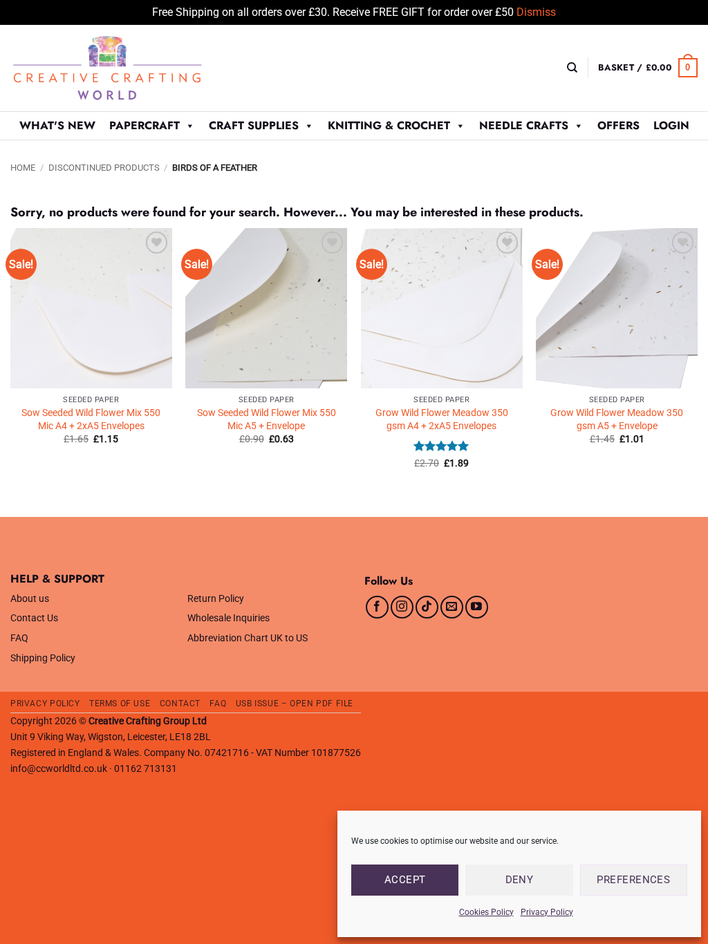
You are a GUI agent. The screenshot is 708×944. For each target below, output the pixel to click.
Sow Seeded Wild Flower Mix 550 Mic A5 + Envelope (266, 419)
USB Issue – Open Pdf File (294, 703)
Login (671, 125)
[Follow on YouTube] (476, 607)
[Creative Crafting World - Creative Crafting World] (132, 68)
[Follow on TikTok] (427, 607)
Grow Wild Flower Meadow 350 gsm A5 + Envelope (616, 419)
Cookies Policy (486, 912)
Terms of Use (119, 703)
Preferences (633, 880)
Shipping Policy (42, 658)
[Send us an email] (451, 607)
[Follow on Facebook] (377, 607)
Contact (180, 703)
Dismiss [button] (536, 12)
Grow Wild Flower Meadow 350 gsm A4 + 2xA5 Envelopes (441, 419)
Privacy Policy (547, 912)
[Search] (572, 68)
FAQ (19, 638)
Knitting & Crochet (389, 125)
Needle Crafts (523, 125)
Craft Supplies (254, 125)
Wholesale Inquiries (228, 618)
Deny (519, 880)
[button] (648, 67)
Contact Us (34, 618)
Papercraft (144, 125)
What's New (57, 125)
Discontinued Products (104, 167)
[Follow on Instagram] (402, 607)
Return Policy (215, 599)
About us (29, 599)
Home (22, 167)
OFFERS (618, 125)
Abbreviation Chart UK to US (247, 638)
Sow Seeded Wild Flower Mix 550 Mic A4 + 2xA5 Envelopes (90, 419)
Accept (405, 880)
